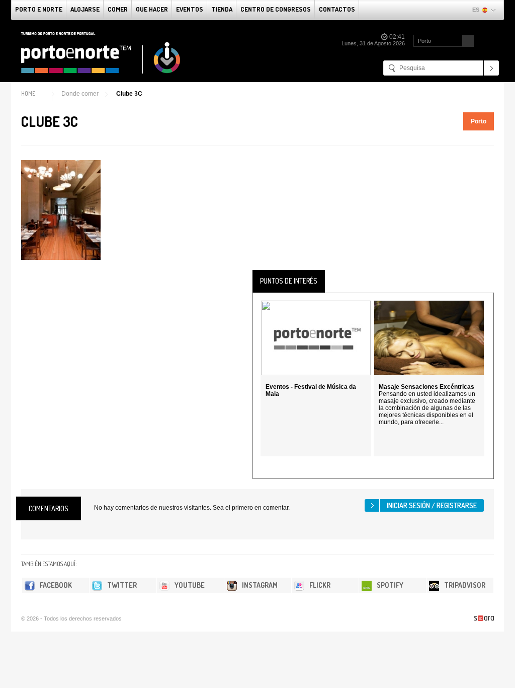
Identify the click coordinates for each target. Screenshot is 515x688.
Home (28, 93)
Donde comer (80, 93)
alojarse (85, 9)
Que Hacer (152, 9)
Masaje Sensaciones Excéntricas (426, 386)
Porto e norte (38, 9)
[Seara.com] (484, 618)
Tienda (221, 9)
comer (118, 9)
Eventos (189, 9)
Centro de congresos (275, 9)
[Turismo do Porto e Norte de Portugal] (101, 53)
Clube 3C (129, 93)
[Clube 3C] (61, 210)
